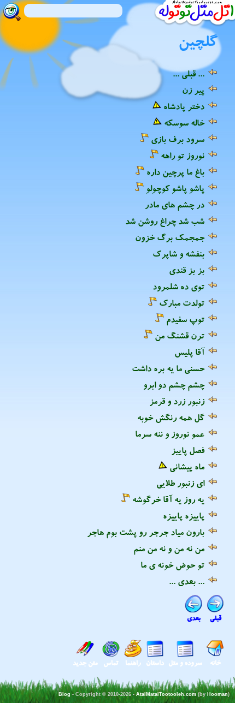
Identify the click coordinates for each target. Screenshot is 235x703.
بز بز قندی (186, 270)
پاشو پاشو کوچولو (175, 188)
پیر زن (193, 90)
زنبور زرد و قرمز (176, 401)
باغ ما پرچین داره (175, 172)
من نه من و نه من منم (168, 548)
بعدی (194, 618)
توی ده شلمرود (178, 286)
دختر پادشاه (183, 106)
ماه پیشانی (186, 466)
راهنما (133, 663)
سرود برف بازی (177, 139)
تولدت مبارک (181, 303)
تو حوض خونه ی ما (172, 565)
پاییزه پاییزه (183, 516)
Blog (64, 694)
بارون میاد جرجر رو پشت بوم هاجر (145, 532)
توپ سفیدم (185, 319)
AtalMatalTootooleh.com (166, 694)
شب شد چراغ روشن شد (164, 221)
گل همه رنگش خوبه (170, 417)
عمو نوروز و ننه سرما (169, 434)
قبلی (215, 618)
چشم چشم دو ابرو (173, 385)
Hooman (217, 694)
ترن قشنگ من (179, 335)
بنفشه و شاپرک (178, 254)
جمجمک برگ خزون (169, 237)
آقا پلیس (189, 352)
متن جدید (85, 663)
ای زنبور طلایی (180, 483)
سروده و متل (185, 663)
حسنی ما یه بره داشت (168, 368)
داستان (155, 663)
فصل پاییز (187, 450)
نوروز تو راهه (182, 155)
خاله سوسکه (184, 123)
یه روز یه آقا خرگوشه (168, 499)
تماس (111, 663)
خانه (215, 663)
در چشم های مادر (174, 204)
